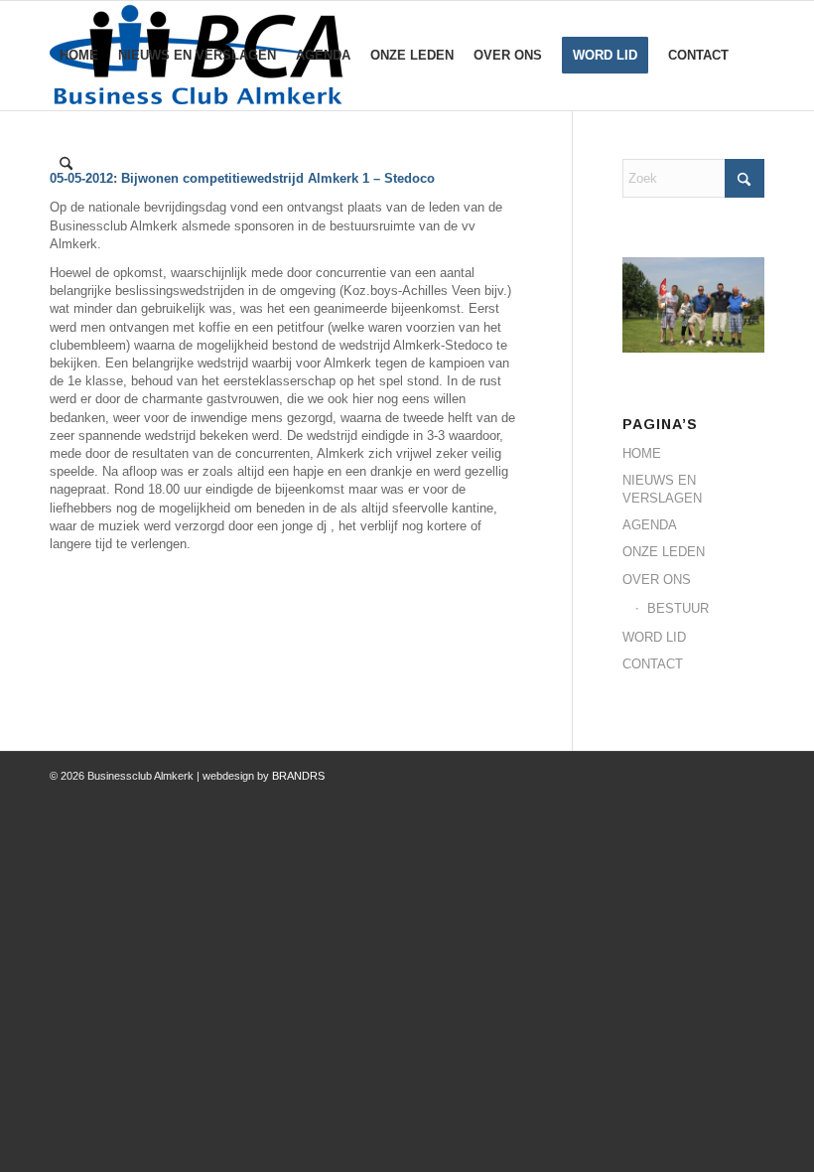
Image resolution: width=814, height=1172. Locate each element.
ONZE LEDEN (663, 551)
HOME (641, 453)
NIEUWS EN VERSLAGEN (662, 489)
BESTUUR (678, 608)
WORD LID (654, 637)
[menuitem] (79, 55)
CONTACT (652, 664)
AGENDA (649, 524)
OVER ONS (656, 579)
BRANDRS (298, 776)
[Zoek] (66, 165)
